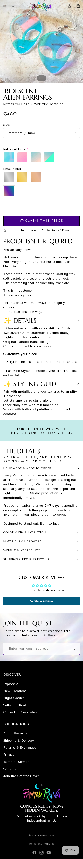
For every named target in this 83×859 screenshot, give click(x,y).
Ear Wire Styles (18, 371)
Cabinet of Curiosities (20, 712)
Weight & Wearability (21, 550)
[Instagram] (41, 852)
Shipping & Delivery (18, 740)
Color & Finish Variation (24, 532)
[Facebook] (34, 852)
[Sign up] (74, 649)
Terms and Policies (41, 843)
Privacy (8, 754)
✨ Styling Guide (31, 384)
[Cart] (78, 6)
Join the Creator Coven (21, 776)
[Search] (13, 6)
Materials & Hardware (22, 541)
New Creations (14, 691)
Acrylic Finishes (18, 362)
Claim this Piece (44, 220)
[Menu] (4, 6)
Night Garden (14, 698)
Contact (9, 769)
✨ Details (20, 321)
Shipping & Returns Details (26, 559)
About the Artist (15, 733)
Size (6, 125)
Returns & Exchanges (19, 747)
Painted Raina (46, 835)
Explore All (12, 684)
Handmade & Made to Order (27, 468)
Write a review (41, 601)
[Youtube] (48, 852)
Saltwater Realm (16, 705)
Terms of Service (16, 762)
